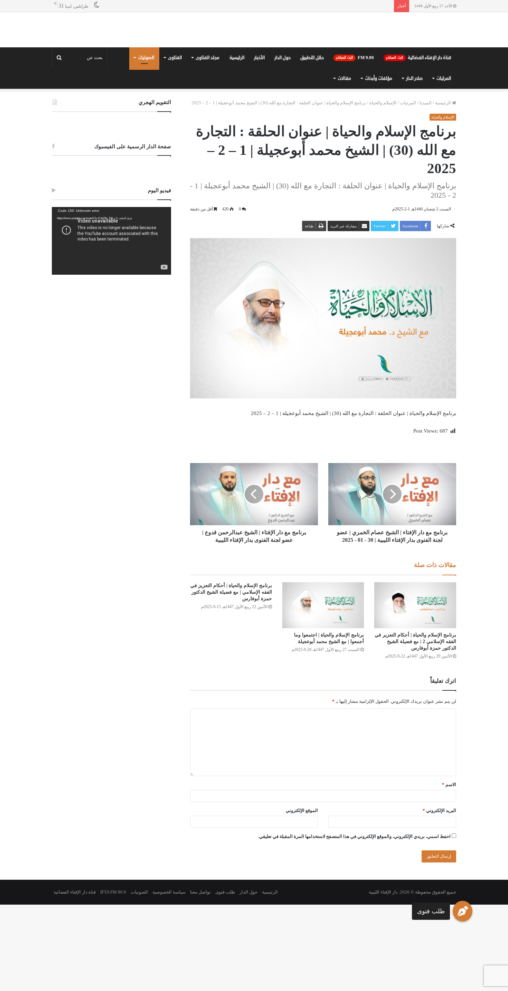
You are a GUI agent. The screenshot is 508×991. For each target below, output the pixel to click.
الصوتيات (146, 58)
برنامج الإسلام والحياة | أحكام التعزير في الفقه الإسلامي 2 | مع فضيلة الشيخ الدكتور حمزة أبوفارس (415, 641)
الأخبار (259, 58)
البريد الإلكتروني (439, 810)
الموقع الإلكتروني (302, 810)
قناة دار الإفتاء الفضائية (418, 58)
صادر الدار (414, 78)
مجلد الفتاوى (207, 58)
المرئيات (443, 78)
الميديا (426, 102)
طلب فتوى (431, 911)
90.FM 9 (355, 58)
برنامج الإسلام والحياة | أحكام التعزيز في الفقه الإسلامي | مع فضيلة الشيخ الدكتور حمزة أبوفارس (231, 592)
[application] (111, 241)
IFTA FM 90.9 (113, 892)
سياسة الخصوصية (169, 892)
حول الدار (282, 58)
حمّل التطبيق (312, 58)
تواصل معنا (200, 892)
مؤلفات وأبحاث (378, 78)
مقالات (344, 78)
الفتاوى (175, 58)
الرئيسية (236, 58)
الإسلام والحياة (382, 102)
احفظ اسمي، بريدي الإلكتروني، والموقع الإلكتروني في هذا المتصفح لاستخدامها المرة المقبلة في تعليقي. (354, 836)
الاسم (449, 784)
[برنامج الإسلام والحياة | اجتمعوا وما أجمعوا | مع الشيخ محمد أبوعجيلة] (323, 605)
